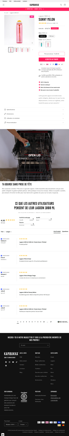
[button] (3, 5)
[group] (10, 220)
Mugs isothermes (40, 361)
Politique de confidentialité (59, 430)
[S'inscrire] (48, 345)
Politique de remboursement (45, 430)
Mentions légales (49, 432)
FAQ (10, 1)
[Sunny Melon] (48, 44)
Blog (21, 372)
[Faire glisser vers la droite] (32, 50)
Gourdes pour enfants (41, 372)
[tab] (57, 232)
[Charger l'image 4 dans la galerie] (27, 49)
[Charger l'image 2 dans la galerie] (16, 49)
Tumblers (37, 368)
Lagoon (53, 361)
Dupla (52, 357)
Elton (52, 364)
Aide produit (17, 1)
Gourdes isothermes (41, 376)
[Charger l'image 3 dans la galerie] (22, 49)
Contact (25, 1)
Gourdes (37, 357)
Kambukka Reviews (40, 395)
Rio (52, 368)
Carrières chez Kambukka (39, 400)
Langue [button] (8, 232)
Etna (52, 376)
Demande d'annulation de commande (56, 397)
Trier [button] (2, 232)
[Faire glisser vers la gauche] (6, 50)
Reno (52, 372)
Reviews (5, 1)
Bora (52, 384)
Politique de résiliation (60, 432)
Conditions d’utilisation (28, 432)
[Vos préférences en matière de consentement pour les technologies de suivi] (2, 434)
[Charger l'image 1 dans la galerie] (10, 49)
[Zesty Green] (41, 44)
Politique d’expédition (39, 432)
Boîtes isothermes (40, 364)
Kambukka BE (14, 430)
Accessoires (38, 380)
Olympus (53, 380)
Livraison (22, 368)
